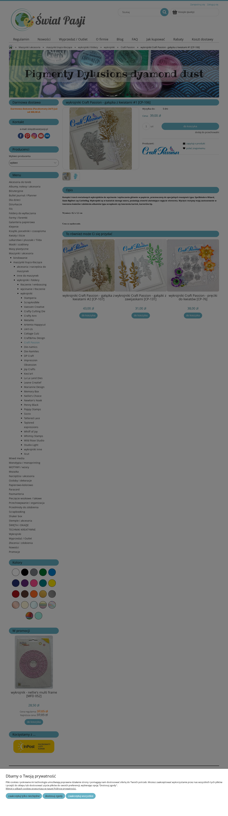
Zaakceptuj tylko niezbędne (24, 795)
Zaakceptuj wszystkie (80, 795)
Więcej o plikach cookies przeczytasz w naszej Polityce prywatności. (41, 788)
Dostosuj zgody (54, 795)
